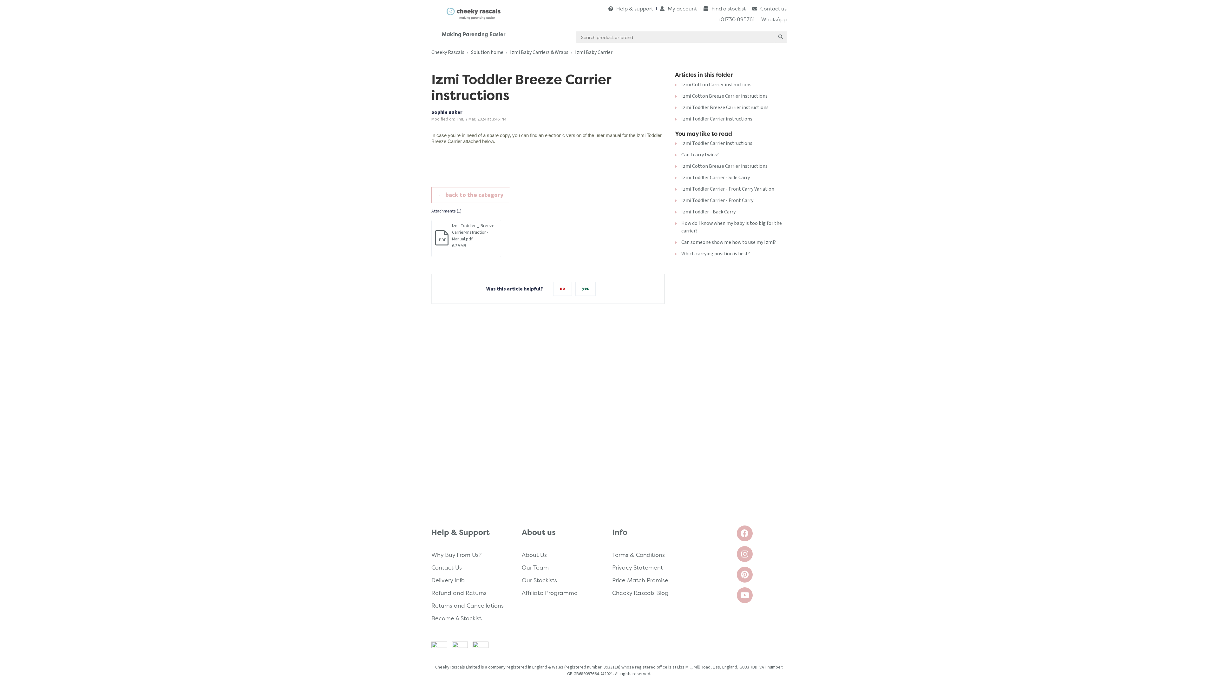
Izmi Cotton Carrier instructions (716, 84)
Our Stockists (539, 580)
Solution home (487, 52)
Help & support (634, 8)
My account (682, 8)
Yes (585, 288)
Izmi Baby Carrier (593, 52)
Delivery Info (448, 580)
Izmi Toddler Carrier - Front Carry (717, 200)
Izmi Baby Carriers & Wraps (539, 52)
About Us (534, 555)
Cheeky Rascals (447, 52)
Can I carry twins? (700, 154)
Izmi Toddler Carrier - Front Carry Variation (727, 189)
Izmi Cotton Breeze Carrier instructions (724, 96)
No (562, 288)
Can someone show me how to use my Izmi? (728, 242)
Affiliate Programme (550, 593)
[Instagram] (745, 554)
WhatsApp (774, 19)
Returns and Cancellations (467, 606)
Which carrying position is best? (715, 253)
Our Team (535, 567)
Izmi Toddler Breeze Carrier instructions (725, 107)
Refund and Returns (459, 593)
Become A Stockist (456, 618)
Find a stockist (728, 8)
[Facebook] (745, 533)
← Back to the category (470, 195)
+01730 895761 (736, 19)
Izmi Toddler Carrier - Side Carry (715, 177)
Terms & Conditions (638, 555)
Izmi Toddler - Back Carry (708, 211)
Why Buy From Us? (456, 555)
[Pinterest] (745, 575)
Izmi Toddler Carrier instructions (716, 118)
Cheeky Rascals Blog (640, 593)
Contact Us (446, 567)
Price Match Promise (640, 580)
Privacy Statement (637, 567)
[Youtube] (745, 595)
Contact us (773, 8)
